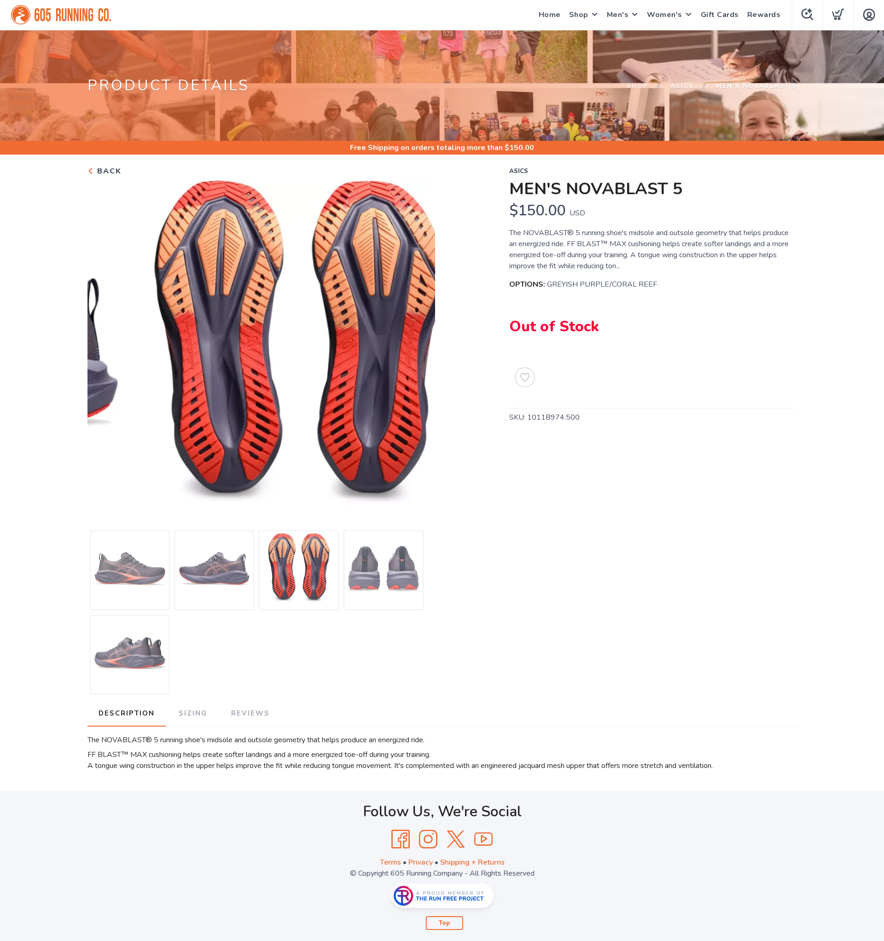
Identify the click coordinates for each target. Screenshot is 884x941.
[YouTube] (483, 839)
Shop (578, 15)
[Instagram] (428, 839)
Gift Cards (720, 15)
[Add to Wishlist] (525, 377)
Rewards (764, 15)
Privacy (420, 862)
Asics (682, 86)
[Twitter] (456, 839)
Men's (618, 15)
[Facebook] (400, 839)
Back (108, 171)
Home (550, 15)
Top (444, 923)
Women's (664, 15)
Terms (390, 862)
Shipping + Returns (472, 862)
